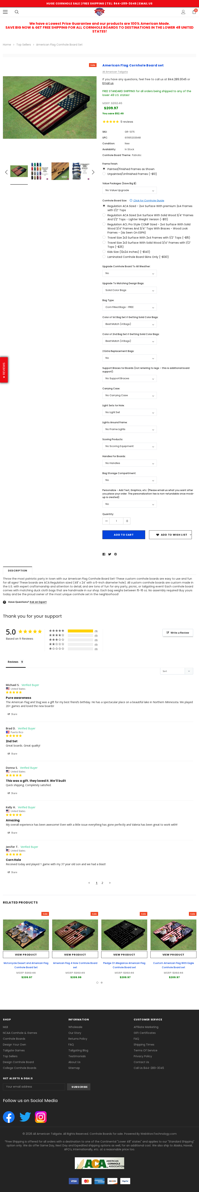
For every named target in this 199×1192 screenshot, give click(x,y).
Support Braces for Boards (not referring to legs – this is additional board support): (145, 369)
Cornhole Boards (14, 1039)
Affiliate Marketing (146, 1027)
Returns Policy (77, 1039)
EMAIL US (146, 3)
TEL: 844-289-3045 (122, 3)
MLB (5, 1027)
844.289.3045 (177, 79)
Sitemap (74, 1068)
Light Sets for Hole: (113, 405)
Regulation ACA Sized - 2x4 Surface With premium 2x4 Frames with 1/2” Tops (149, 208)
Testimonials (77, 1056)
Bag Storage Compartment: (119, 473)
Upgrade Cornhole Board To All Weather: (126, 266)
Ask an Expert (38, 602)
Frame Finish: (110, 163)
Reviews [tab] (13, 662)
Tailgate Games (14, 1050)
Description (17, 570)
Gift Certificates (145, 1033)
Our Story (74, 1033)
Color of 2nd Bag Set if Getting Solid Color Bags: (131, 334)
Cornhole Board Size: (133, 200)
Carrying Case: (111, 388)
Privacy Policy (143, 1056)
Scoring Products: (112, 439)
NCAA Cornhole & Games (20, 1033)
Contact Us (141, 1062)
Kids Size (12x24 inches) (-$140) (128, 252)
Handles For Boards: (114, 456)
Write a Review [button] (180, 632)
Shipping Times (144, 1045)
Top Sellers (10, 1056)
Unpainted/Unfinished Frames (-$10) (132, 174)
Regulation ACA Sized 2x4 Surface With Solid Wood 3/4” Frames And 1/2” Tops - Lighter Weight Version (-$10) (150, 217)
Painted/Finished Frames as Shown (130, 169)
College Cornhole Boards (19, 1068)
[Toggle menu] (5, 12)
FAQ (71, 1045)
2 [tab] (102, 983)
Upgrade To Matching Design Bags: (123, 283)
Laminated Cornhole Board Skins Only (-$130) (138, 257)
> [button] (110, 883)
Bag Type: (108, 300)
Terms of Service (145, 1050)
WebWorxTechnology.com (159, 1134)
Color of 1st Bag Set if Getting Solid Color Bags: (130, 317)
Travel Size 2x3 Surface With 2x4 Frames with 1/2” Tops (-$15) (148, 238)
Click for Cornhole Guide (148, 200)
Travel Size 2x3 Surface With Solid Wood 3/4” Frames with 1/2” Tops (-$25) (149, 245)
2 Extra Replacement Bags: (118, 351)
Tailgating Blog (78, 1050)
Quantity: (108, 514)
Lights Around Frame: (114, 422)
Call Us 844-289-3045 (149, 1068)
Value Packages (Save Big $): (119, 183)
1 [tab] (97, 983)
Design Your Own (14, 1045)
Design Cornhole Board (18, 1062)
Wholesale (75, 1027)
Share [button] (13, 714)
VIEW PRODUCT (26, 955)
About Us (74, 1062)
